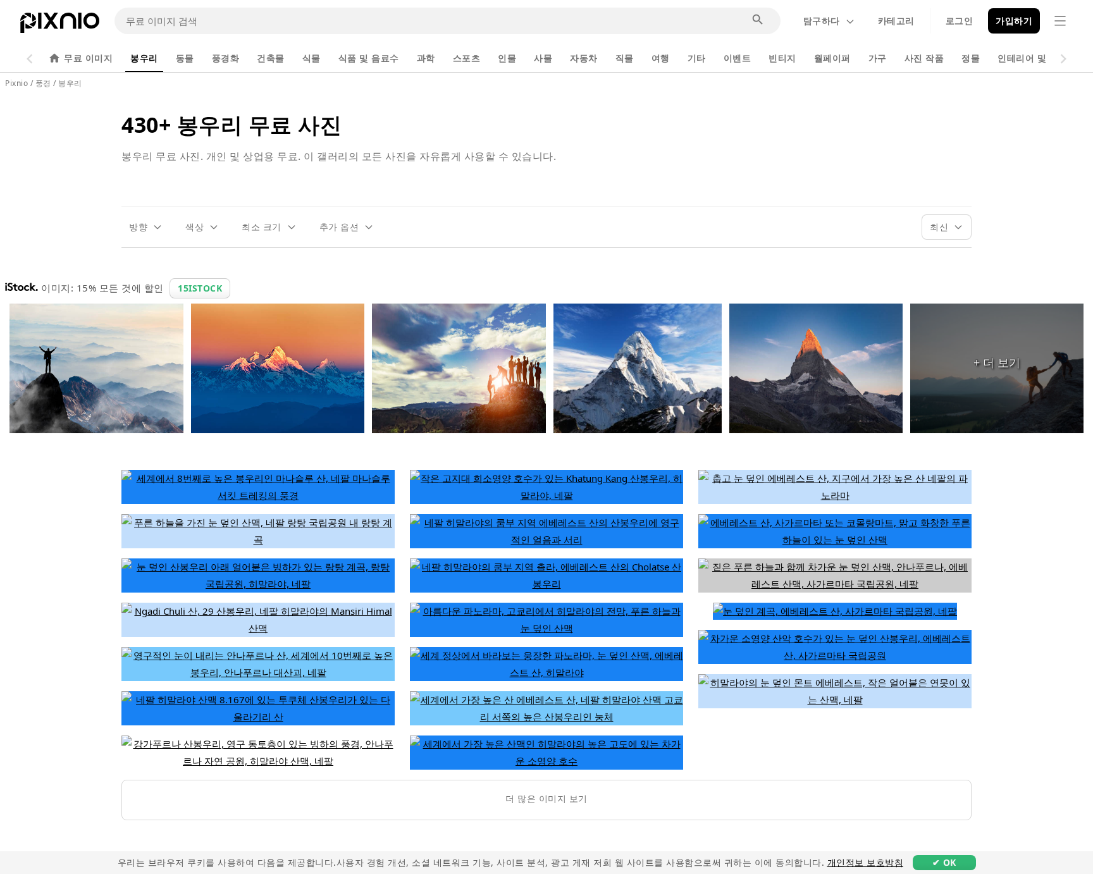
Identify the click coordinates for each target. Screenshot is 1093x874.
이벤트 (737, 58)
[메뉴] (1060, 21)
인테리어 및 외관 (1032, 58)
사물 (543, 58)
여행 (660, 58)
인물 (507, 58)
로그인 (959, 21)
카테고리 (896, 21)
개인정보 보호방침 (865, 862)
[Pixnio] (59, 25)
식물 (311, 58)
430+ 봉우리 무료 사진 (231, 124)
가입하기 (1014, 21)
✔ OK (944, 862)
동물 (185, 58)
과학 (426, 58)
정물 (970, 58)
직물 (624, 58)
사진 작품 (924, 58)
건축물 (271, 58)
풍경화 (226, 58)
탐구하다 (821, 21)
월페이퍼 (832, 58)
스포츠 (467, 58)
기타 (697, 58)
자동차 (584, 58)
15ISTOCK (200, 288)
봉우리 (144, 58)
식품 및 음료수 (368, 58)
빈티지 (782, 58)
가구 (877, 58)
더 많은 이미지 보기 (546, 798)
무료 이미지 (88, 58)
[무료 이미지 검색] (758, 20)
